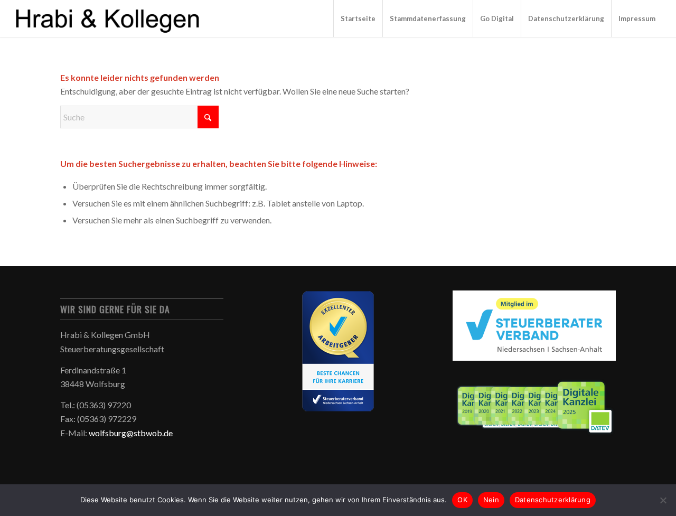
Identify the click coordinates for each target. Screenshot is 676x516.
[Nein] (663, 500)
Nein (491, 499)
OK (462, 499)
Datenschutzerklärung (552, 499)
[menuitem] (357, 18)
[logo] (108, 18)
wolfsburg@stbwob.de (131, 433)
